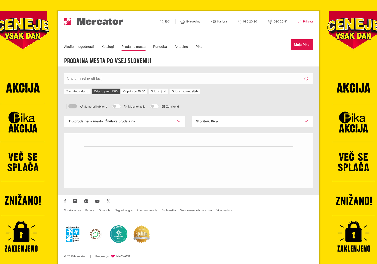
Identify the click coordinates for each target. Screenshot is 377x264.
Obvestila (104, 210)
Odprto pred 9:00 (106, 91)
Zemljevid (172, 106)
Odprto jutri (158, 91)
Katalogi (107, 47)
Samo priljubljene (95, 106)
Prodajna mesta (134, 47)
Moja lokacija (136, 106)
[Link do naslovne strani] (93, 21)
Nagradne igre (123, 210)
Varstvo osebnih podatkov (196, 210)
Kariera (89, 210)
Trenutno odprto (77, 91)
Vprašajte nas (72, 210)
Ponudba (160, 47)
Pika (199, 47)
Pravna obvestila (147, 210)
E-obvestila (169, 210)
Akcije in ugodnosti (79, 47)
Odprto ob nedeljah (185, 91)
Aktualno (181, 47)
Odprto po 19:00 (134, 91)
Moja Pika (302, 45)
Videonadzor (224, 210)
